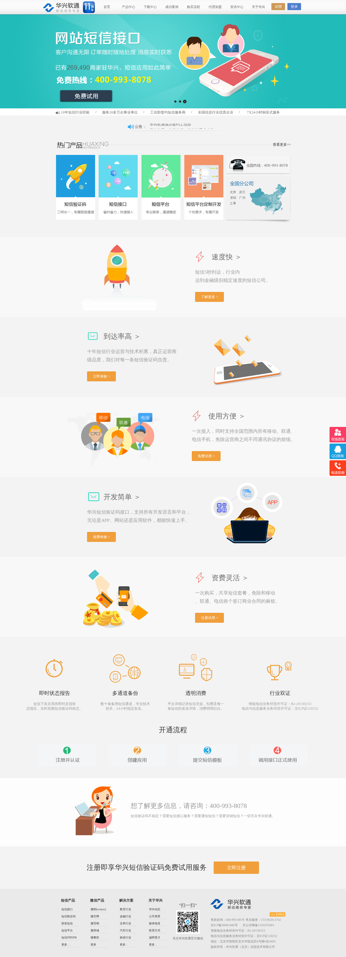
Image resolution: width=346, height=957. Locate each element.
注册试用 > (209, 618)
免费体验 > (101, 537)
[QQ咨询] (337, 451)
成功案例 (171, 7)
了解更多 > (209, 297)
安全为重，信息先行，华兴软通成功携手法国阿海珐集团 (185, 127)
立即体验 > (101, 376)
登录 (294, 6)
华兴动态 (154, 909)
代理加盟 (215, 7)
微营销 (95, 923)
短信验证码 (68, 916)
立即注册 (236, 867)
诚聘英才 (154, 937)
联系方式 (154, 930)
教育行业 (125, 909)
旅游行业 (125, 937)
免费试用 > (206, 456)
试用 (278, 6)
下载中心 (150, 7)
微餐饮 (95, 937)
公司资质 (154, 916)
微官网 (95, 916)
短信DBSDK (69, 937)
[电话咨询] (337, 468)
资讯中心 (236, 7)
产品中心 (128, 7)
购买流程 (193, 7)
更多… (65, 944)
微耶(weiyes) (98, 909)
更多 (93, 944)
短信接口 (67, 909)
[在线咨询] (337, 435)
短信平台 (67, 930)
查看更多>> (282, 144)
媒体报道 (154, 923)
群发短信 (67, 923)
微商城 (95, 930)
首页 (107, 7)
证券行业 (125, 923)
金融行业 (125, 916)
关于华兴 (258, 7)
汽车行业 (125, 930)
